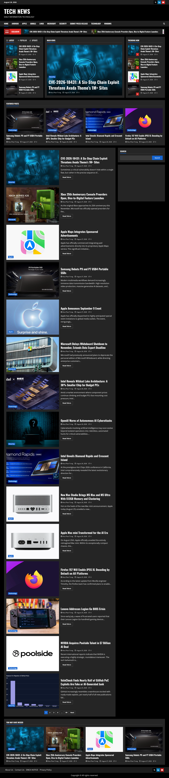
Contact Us (19, 770)
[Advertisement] (141, 183)
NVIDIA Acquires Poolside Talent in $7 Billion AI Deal (32, 653)
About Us (9, 770)
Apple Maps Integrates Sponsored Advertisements (11, 76)
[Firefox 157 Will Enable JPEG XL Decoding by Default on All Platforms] (144, 120)
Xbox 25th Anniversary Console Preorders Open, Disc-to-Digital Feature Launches (127, 31)
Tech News (17, 11)
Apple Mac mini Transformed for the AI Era (32, 541)
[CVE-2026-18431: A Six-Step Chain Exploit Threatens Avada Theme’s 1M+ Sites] (84, 70)
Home (6, 23)
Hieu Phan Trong (55, 93)
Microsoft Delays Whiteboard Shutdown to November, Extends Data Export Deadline (32, 354)
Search (123, 151)
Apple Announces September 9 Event (32, 317)
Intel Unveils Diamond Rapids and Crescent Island (104, 137)
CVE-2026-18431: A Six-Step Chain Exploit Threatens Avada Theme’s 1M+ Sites (58, 31)
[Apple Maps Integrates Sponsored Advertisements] (104, 739)
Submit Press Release (79, 23)
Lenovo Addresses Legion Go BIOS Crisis (32, 616)
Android (15, 23)
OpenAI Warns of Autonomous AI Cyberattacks (32, 429)
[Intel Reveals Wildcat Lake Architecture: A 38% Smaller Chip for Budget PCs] (64, 120)
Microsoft (51, 23)
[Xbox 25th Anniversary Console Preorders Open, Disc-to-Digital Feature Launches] (64, 739)
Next (72, 712)
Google (33, 23)
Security (63, 23)
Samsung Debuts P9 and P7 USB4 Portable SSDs (11, 90)
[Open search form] (164, 23)
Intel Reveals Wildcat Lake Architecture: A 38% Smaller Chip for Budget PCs (63, 137)
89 (66, 712)
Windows (107, 23)
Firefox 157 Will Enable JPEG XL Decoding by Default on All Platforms (143, 137)
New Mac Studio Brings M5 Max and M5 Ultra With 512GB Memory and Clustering (32, 504)
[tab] (12, 41)
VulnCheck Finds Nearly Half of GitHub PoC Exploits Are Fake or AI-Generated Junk (32, 691)
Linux (41, 23)
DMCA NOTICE (32, 770)
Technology (96, 23)
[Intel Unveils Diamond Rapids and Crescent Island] (104, 120)
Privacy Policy (46, 770)
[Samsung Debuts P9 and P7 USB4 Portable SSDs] (25, 120)
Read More (68, 177)
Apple (24, 23)
